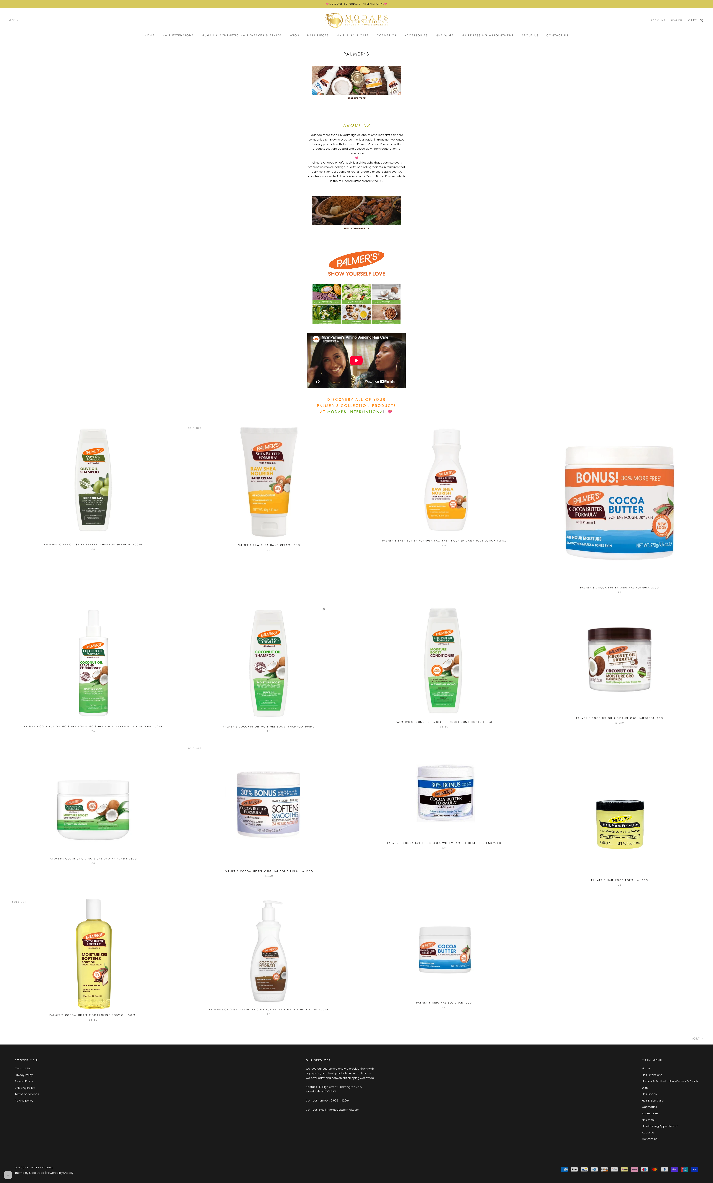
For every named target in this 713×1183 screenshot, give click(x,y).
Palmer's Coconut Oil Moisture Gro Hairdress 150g (619, 718)
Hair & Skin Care (353, 35)
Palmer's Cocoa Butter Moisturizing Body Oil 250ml (93, 1015)
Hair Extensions (178, 35)
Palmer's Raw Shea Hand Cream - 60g (268, 545)
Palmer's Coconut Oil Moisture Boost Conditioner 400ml (444, 722)
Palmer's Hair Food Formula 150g (619, 880)
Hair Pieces (318, 35)
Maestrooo (36, 1173)
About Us (530, 35)
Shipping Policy (25, 1088)
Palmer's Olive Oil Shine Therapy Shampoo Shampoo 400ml (93, 544)
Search (676, 20)
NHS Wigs (445, 35)
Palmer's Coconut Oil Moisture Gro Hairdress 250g (93, 858)
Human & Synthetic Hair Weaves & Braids (242, 35)
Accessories (416, 35)
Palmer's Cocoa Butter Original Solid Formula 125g (268, 871)
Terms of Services (27, 1094)
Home (149, 35)
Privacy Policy (24, 1075)
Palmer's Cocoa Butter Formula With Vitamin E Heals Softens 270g (444, 843)
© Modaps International (34, 1167)
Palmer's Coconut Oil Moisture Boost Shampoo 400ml (268, 726)
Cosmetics (386, 35)
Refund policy (24, 1100)
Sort (696, 1039)
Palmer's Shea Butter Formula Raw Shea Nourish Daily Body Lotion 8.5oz (444, 540)
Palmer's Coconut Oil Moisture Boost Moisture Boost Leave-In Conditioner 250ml (93, 726)
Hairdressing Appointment (488, 35)
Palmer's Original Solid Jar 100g (444, 1002)
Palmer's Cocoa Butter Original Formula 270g (619, 587)
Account (658, 20)
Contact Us (557, 35)
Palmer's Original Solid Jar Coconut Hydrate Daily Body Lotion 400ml (269, 1009)
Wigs (294, 35)
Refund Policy (24, 1081)
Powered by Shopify (59, 1173)
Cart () (696, 20)
